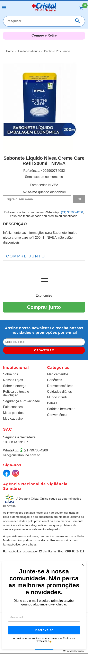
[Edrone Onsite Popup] (44, 327)
